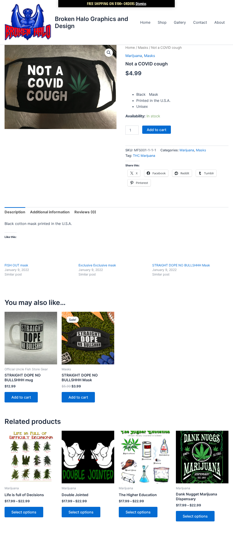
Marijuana (133, 55)
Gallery (180, 22)
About (219, 22)
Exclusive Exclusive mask (97, 265)
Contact (200, 22)
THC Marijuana (144, 155)
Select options (23, 512)
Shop (162, 22)
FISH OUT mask (16, 265)
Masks (143, 48)
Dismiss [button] (141, 3)
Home (145, 22)
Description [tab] (15, 212)
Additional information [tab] (50, 212)
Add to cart (156, 129)
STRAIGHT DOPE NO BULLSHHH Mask (181, 265)
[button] (109, 53)
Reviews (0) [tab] (85, 212)
